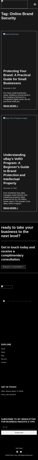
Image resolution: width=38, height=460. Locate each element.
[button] (35, 4)
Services (4, 359)
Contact (3, 362)
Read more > (10, 106)
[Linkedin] (17, 452)
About (3, 352)
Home (3, 349)
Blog (2, 355)
